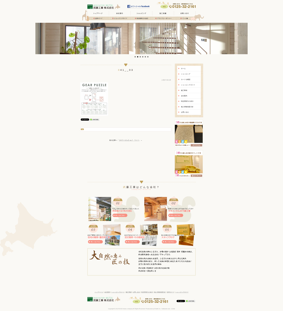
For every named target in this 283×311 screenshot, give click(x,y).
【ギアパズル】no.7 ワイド (129, 140)
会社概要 (120, 13)
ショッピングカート (117, 292)
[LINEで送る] (94, 119)
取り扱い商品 (141, 13)
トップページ (98, 13)
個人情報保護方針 (187, 107)
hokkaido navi (166, 309)
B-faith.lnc (157, 309)
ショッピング (185, 74)
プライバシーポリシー (163, 18)
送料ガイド (98, 18)
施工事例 (184, 90)
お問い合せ (185, 13)
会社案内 (184, 96)
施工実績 (163, 13)
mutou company (128, 309)
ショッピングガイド (120, 18)
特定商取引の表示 (141, 18)
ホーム (183, 68)
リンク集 (185, 18)
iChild (173, 309)
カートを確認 (185, 79)
